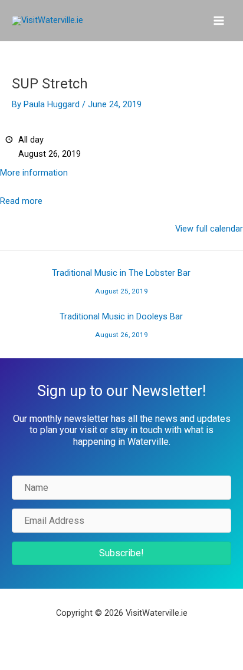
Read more (21, 201)
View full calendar (209, 228)
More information (34, 172)
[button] (121, 553)
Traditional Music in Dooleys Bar (121, 319)
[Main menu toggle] (218, 20)
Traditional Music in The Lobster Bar (121, 276)
